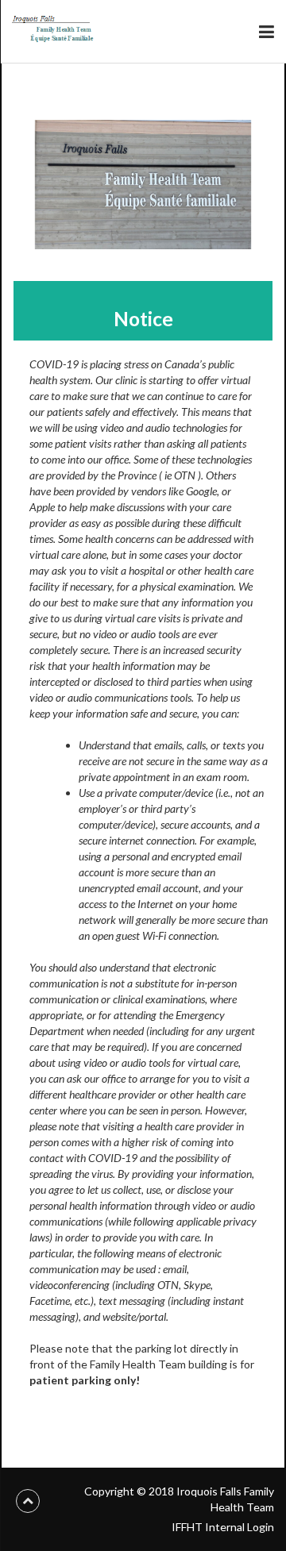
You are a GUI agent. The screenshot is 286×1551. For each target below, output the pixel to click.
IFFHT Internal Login (223, 1527)
